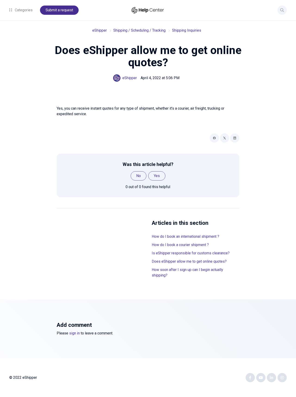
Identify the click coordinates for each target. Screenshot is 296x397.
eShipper (99, 30)
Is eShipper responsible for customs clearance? (191, 253)
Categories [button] (23, 10)
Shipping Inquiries (186, 30)
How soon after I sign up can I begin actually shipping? (187, 272)
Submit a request (59, 10)
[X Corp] (224, 138)
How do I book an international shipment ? (185, 236)
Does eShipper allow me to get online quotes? (189, 261)
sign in (74, 333)
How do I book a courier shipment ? (180, 245)
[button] (282, 10)
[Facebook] (214, 138)
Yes (157, 176)
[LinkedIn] (234, 138)
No (138, 176)
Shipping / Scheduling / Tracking (139, 30)
